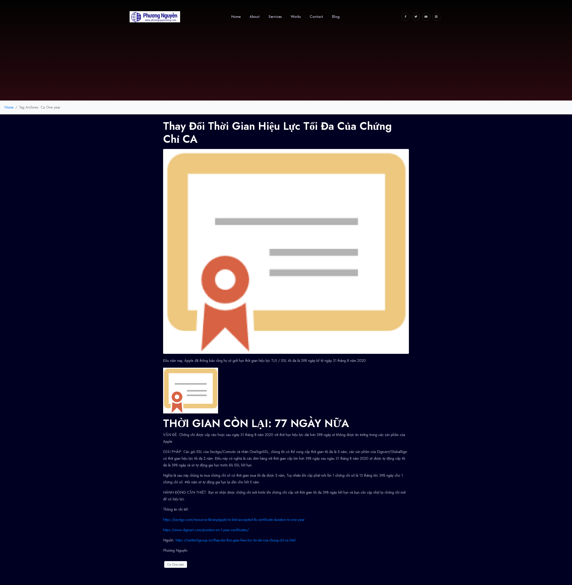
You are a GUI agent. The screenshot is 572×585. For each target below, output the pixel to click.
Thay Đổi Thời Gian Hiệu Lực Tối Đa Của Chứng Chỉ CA (277, 132)
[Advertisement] (286, 67)
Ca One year (175, 564)
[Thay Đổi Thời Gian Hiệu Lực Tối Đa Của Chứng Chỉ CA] (286, 251)
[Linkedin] (436, 17)
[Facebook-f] (406, 17)
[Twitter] (416, 17)
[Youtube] (426, 17)
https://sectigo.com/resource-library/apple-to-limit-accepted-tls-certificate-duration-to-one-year (234, 519)
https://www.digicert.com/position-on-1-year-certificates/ (206, 530)
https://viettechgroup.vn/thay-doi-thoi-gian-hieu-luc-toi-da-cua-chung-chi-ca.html (235, 540)
